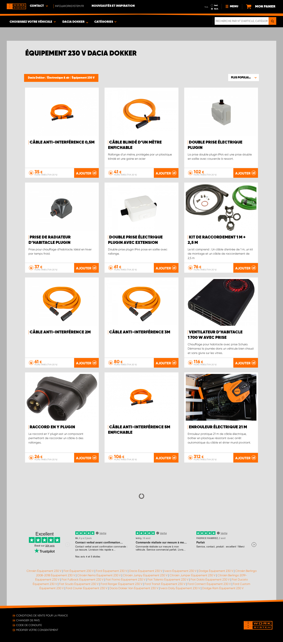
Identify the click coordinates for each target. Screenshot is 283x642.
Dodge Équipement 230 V (216, 571)
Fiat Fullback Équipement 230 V (83, 579)
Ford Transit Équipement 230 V (165, 584)
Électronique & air (58, 77)
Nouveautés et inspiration (113, 5)
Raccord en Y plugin (52, 427)
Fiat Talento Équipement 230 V (167, 579)
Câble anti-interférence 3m (139, 332)
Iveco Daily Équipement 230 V (180, 588)
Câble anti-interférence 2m (60, 332)
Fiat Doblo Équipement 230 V (210, 579)
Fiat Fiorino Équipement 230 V (125, 579)
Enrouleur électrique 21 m (218, 427)
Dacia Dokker (36, 77)
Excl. (216, 9)
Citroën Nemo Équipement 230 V (99, 575)
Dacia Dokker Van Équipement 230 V (134, 588)
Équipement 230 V (83, 77)
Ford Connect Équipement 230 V (209, 584)
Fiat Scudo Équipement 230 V (79, 584)
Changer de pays (28, 620)
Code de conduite (29, 625)
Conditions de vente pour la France (42, 615)
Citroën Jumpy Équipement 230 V (145, 575)
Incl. (216, 5)
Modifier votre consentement (37, 629)
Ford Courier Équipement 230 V (86, 588)
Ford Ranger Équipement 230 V (121, 584)
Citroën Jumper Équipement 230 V (192, 575)
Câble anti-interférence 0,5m (62, 142)
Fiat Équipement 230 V (79, 571)
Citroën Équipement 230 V (44, 571)
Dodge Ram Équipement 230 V (223, 588)
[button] (243, 77)
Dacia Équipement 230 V (145, 571)
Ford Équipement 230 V (111, 571)
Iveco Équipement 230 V (180, 571)
